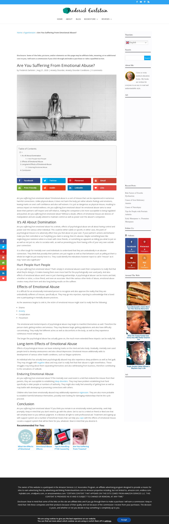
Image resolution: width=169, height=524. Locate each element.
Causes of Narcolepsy (133, 207)
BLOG (78, 19)
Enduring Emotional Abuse (37, 167)
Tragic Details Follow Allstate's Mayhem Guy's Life (138, 367)
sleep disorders (61, 381)
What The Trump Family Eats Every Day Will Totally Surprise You (138, 337)
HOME (60, 19)
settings (107, 521)
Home (19, 32)
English (132, 42)
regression (83, 392)
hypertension (29, 32)
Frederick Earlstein (27, 70)
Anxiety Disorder (57, 70)
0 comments (96, 70)
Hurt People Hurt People (37, 159)
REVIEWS (105, 19)
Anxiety (22, 311)
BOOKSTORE (90, 19)
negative (41, 362)
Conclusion (26, 170)
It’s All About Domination (31, 156)
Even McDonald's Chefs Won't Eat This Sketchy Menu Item (138, 308)
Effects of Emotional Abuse (32, 161)
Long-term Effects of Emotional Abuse (36, 164)
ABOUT (69, 19)
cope (81, 418)
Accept (124, 520)
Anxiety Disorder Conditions (77, 70)
